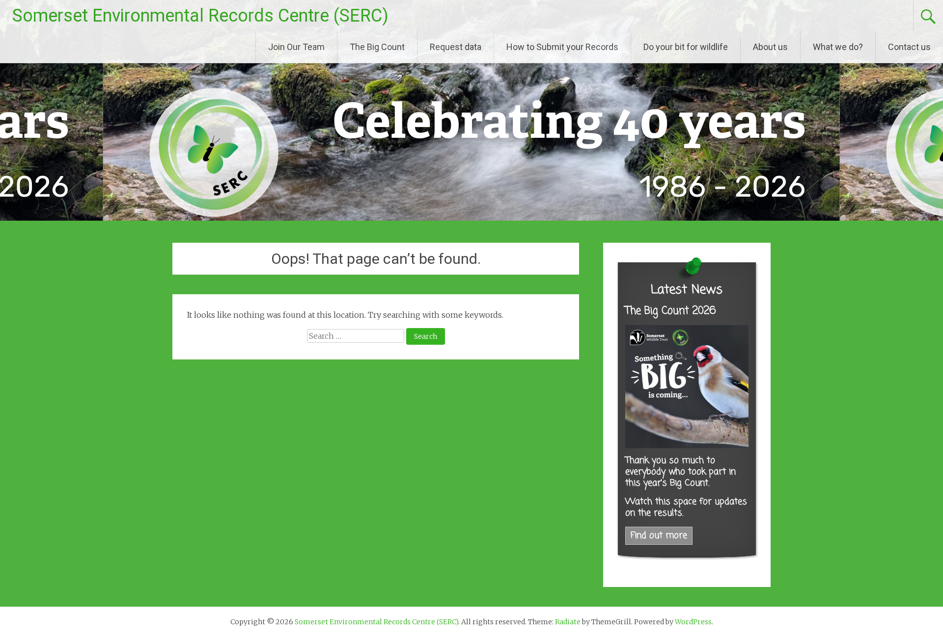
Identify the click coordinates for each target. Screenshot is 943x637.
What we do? (838, 47)
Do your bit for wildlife (685, 47)
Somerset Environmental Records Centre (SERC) (200, 15)
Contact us (909, 47)
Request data (455, 47)
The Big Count (377, 47)
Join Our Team (296, 47)
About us (770, 47)
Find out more (659, 535)
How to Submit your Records (562, 47)
